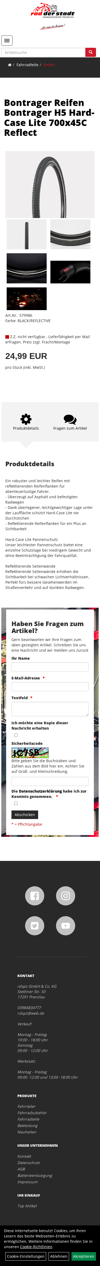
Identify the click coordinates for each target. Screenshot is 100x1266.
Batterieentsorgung (34, 1175)
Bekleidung (27, 1125)
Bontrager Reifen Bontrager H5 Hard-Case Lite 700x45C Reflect (49, 117)
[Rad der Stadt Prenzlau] (52, 16)
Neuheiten (26, 1131)
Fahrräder (26, 1106)
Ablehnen (58, 1256)
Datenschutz (28, 1162)
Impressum (27, 1181)
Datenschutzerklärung (40, 791)
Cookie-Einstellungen (26, 1256)
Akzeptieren (83, 1256)
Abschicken (25, 814)
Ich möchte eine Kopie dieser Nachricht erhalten (39, 725)
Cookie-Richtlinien (36, 1246)
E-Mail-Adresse (25, 678)
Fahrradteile (27, 64)
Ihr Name (20, 658)
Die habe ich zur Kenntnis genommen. (49, 794)
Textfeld (19, 697)
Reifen (49, 64)
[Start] (9, 64)
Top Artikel (27, 1205)
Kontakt (24, 1156)
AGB (21, 1169)
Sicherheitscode (27, 743)
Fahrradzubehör (31, 1112)
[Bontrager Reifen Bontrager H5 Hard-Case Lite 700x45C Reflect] (50, 184)
